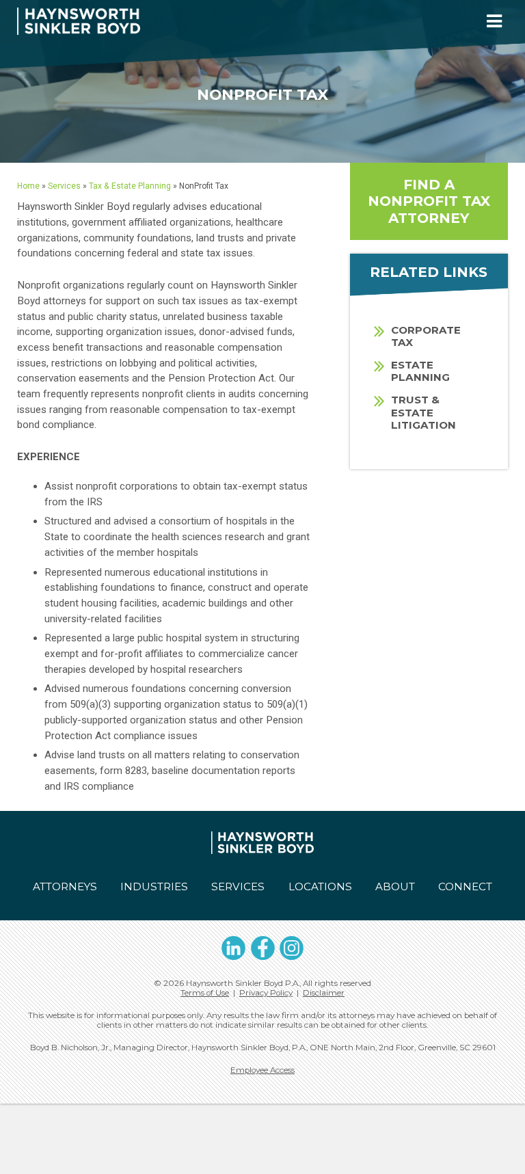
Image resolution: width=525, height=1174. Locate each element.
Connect (465, 886)
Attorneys (65, 886)
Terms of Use (204, 993)
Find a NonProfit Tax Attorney (429, 201)
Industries (154, 886)
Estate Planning (420, 371)
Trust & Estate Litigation (423, 412)
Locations (320, 886)
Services (64, 186)
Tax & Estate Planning (130, 186)
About (395, 886)
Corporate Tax (426, 336)
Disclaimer (324, 993)
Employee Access (262, 1070)
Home (28, 186)
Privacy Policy (266, 993)
